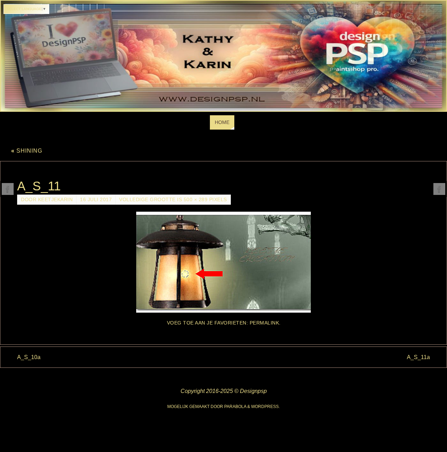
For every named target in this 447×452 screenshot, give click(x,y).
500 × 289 (196, 199)
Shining (26, 151)
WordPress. (265, 406)
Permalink (264, 323)
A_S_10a (29, 357)
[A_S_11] (223, 262)
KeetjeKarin (55, 199)
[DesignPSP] (8, 189)
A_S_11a (418, 357)
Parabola (235, 406)
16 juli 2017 (96, 199)
